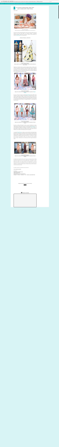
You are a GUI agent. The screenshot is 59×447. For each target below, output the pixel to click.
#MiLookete (9, 3)
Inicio (6, 3)
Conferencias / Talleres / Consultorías (21, 3)
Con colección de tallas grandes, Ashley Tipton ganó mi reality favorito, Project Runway (25, 8)
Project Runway (18, 35)
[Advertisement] (41, 20)
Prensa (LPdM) (13, 3)
